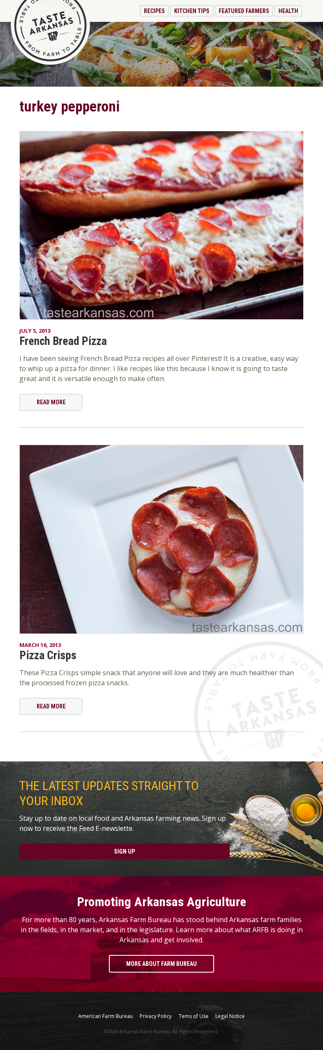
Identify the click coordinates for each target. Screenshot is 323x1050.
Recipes (154, 11)
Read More (51, 402)
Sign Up (124, 851)
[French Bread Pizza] (161, 225)
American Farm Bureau (105, 1016)
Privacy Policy (156, 1016)
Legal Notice (230, 1016)
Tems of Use (194, 1016)
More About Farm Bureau (161, 963)
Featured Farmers (244, 11)
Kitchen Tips (191, 11)
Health (288, 11)
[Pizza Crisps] (161, 539)
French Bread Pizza (63, 341)
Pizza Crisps (48, 655)
